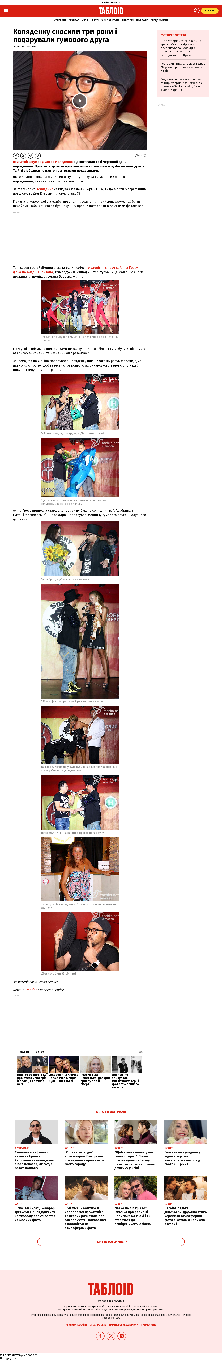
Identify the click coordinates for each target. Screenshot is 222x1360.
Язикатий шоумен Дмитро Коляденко (43, 162)
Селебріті (60, 20)
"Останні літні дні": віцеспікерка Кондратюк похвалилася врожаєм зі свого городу (84, 1158)
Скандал (74, 20)
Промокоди (148, 1325)
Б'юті (95, 20)
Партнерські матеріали (123, 1325)
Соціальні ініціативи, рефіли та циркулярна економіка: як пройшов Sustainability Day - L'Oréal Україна (181, 84)
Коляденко (44, 189)
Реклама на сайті (76, 1325)
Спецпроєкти (159, 20)
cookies (32, 1355)
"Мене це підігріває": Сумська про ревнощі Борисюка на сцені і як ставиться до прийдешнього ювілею (132, 1216)
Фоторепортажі (173, 35)
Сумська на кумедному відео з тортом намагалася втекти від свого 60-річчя (182, 1158)
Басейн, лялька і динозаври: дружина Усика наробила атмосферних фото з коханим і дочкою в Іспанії (185, 1216)
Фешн (85, 20)
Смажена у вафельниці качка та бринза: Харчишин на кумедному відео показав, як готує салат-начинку (34, 1160)
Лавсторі (128, 20)
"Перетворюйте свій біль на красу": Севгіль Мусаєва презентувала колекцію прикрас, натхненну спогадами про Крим (180, 48)
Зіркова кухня (110, 20)
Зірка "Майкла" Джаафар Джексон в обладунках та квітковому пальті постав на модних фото (35, 1214)
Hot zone (142, 20)
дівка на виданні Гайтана (33, 272)
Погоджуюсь (8, 1358)
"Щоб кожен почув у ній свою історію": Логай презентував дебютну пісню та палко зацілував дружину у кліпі (134, 1160)
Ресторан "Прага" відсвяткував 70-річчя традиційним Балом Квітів (182, 67)
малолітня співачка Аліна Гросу (113, 268)
